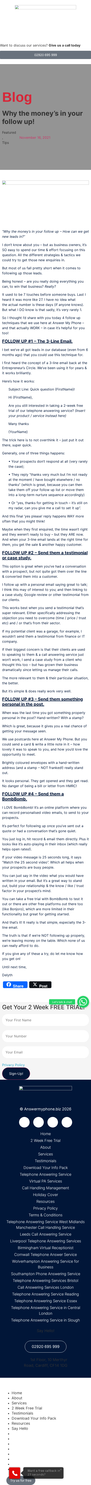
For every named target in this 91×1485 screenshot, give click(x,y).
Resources (21, 1423)
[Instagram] (67, 1122)
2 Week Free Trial (27, 1408)
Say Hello (20, 1428)
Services (19, 1403)
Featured (9, 132)
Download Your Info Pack (34, 1418)
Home (17, 1393)
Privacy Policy (13, 1065)
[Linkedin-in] (52, 1122)
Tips (5, 142)
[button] (83, 1002)
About (17, 1398)
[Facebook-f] (24, 1122)
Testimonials (22, 1413)
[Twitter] (38, 1122)
